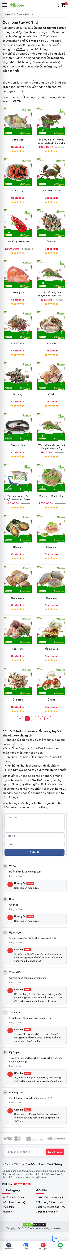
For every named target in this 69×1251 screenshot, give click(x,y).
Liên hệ (8, 1211)
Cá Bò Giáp (18, 139)
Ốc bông (17, 394)
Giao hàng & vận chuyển (51, 1197)
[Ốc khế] (51, 681)
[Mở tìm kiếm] (57, 5)
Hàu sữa (51, 343)
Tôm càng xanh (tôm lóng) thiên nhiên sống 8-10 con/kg (17, 499)
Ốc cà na (51, 241)
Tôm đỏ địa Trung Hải (17, 241)
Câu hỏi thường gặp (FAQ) (52, 1206)
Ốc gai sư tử (51, 648)
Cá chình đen (18, 445)
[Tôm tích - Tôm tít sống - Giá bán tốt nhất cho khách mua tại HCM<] (51, 478)
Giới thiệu (9, 1206)
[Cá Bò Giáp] (18, 121)
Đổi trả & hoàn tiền (48, 1211)
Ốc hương (18, 699)
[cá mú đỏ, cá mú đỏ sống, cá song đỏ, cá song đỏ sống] (18, 274)
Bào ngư (17, 547)
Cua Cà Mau (17, 343)
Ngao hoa (51, 597)
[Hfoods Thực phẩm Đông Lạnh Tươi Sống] (18, 5)
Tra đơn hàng (55, 1152)
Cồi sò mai (51, 547)
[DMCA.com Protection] (34, 1224)
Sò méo (51, 394)
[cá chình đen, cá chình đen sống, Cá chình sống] (18, 427)
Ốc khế (51, 699)
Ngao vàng (18, 648)
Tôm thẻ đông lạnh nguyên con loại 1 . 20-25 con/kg (51, 295)
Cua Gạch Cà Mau (51, 190)
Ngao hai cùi (17, 597)
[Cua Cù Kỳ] (18, 172)
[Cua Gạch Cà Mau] (51, 172)
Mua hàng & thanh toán (50, 1202)
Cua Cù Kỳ (17, 190)
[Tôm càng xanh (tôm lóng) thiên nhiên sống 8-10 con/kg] (18, 478)
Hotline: (18, 1184)
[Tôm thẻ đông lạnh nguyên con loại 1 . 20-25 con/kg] (51, 274)
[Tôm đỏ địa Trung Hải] (18, 223)
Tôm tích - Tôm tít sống (51, 496)
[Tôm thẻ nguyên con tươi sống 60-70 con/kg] (51, 427)
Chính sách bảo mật (15, 1202)
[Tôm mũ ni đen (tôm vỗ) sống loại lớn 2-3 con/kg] (51, 121)
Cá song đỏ (18, 292)
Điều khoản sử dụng (14, 1197)
